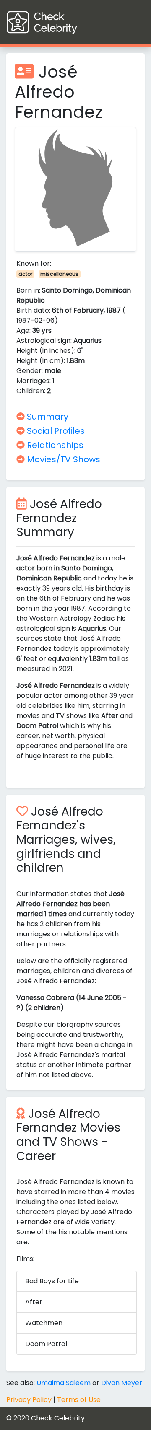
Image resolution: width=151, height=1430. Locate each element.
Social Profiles (55, 431)
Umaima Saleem (63, 1383)
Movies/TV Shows (62, 459)
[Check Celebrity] (57, 22)
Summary (46, 416)
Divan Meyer (121, 1383)
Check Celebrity (58, 1418)
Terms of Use (79, 1399)
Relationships (54, 445)
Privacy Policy (29, 1399)
